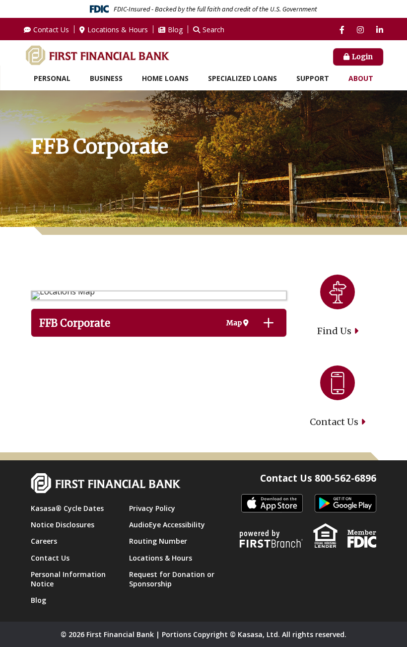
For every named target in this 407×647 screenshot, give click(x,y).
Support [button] (312, 78)
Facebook (341, 30)
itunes (272, 503)
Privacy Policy (152, 508)
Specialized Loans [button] (242, 78)
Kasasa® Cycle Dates (67, 508)
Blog (175, 29)
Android (345, 503)
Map (234, 323)
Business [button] (106, 78)
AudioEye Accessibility (167, 524)
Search (213, 29)
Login (362, 56)
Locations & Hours (117, 29)
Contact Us (51, 29)
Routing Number (158, 541)
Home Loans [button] (165, 78)
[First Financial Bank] (97, 54)
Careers (44, 541)
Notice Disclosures (62, 524)
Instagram (360, 30)
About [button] (360, 78)
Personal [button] (52, 78)
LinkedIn (379, 30)
